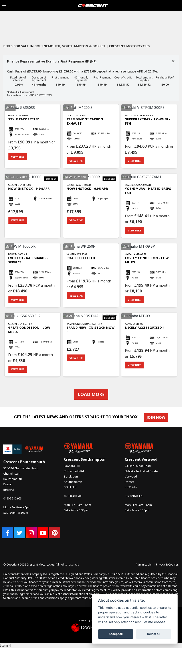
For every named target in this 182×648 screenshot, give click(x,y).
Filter (167, 23)
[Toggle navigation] (4, 5)
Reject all (153, 634)
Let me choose (154, 622)
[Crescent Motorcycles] (93, 5)
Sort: (10, 24)
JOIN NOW (156, 417)
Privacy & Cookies (167, 564)
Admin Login (144, 564)
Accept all (116, 634)
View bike (17, 156)
